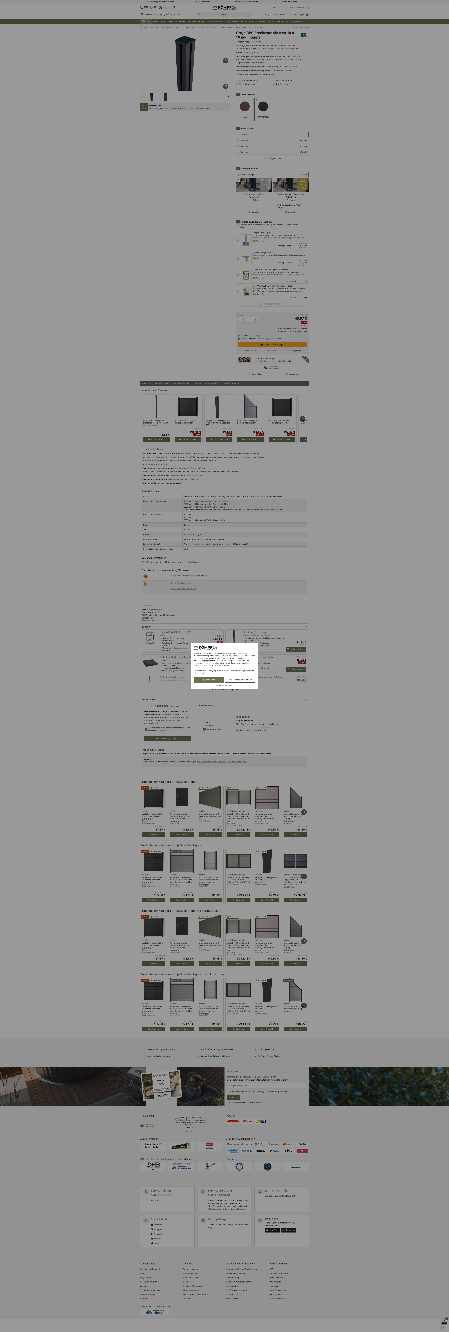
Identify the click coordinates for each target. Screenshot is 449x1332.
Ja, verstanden (209, 679)
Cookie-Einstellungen (238, 670)
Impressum (229, 685)
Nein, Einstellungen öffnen (240, 679)
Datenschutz (220, 685)
